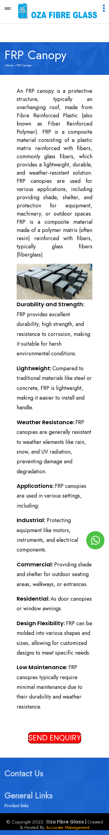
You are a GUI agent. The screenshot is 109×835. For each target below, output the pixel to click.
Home (9, 65)
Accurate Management (67, 827)
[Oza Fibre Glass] (57, 11)
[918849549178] (95, 540)
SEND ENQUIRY (54, 738)
